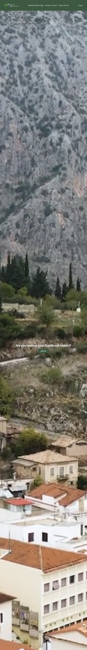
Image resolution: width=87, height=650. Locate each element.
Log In (80, 5)
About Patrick (64, 5)
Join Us (43, 351)
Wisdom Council (51, 5)
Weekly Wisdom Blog (36, 5)
